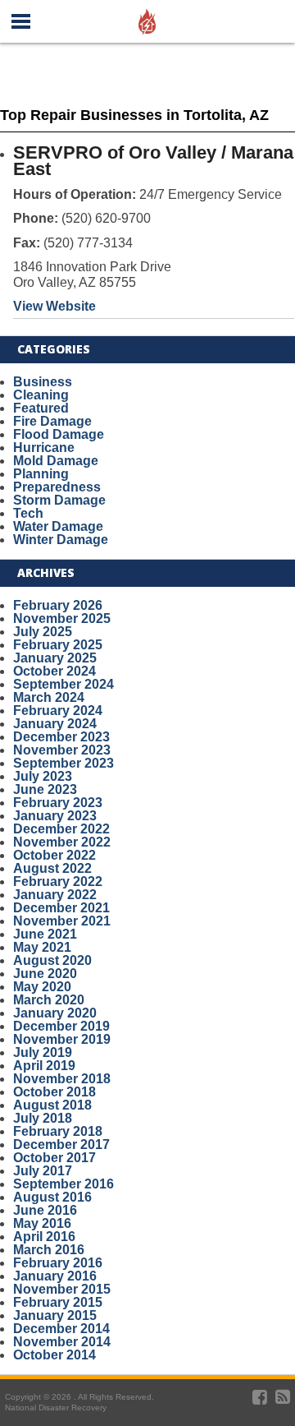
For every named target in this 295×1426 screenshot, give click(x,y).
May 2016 (42, 1223)
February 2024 (57, 711)
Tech (28, 513)
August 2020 (52, 960)
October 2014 (54, 1355)
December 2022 (61, 829)
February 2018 (57, 1131)
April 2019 (44, 1066)
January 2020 (55, 1013)
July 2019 (42, 1052)
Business (42, 382)
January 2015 (55, 1315)
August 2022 (52, 868)
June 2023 (45, 789)
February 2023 (57, 803)
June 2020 (45, 974)
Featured (41, 408)
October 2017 (54, 1158)
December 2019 (61, 1026)
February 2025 (57, 645)
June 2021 (45, 934)
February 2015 (57, 1302)
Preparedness (57, 487)
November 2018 (62, 1079)
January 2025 (55, 658)
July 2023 (42, 776)
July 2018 (42, 1118)
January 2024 (55, 724)
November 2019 (62, 1039)
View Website (54, 306)
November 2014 (62, 1342)
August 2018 (52, 1105)
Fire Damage (52, 421)
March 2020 (48, 1000)
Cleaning (41, 395)
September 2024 (63, 684)
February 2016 (57, 1263)
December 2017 (61, 1144)
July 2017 (42, 1171)
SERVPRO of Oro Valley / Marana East (153, 161)
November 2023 (62, 750)
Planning (41, 474)
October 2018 (54, 1092)
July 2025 (42, 632)
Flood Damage (58, 434)
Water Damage (58, 526)
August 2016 (52, 1197)
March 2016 (48, 1250)
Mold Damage (55, 461)
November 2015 (62, 1289)
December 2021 (61, 908)
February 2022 (57, 881)
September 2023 (63, 763)
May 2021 (42, 947)
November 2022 (62, 842)
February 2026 (57, 605)
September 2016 (63, 1184)
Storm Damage (59, 500)
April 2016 (44, 1237)
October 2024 (54, 671)
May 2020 (42, 987)
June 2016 (45, 1210)
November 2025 (62, 618)
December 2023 (61, 737)
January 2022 (55, 895)
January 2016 (55, 1276)
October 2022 (54, 855)
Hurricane (44, 448)
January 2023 (55, 816)
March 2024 (48, 697)
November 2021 (62, 921)
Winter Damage (60, 540)
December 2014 (61, 1329)
